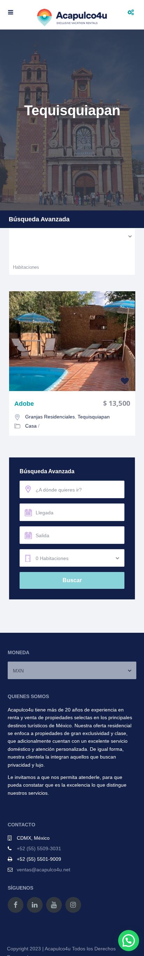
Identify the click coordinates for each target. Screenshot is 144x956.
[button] (128, 940)
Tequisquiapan (94, 417)
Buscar (72, 580)
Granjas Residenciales (50, 417)
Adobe (24, 404)
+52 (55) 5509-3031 (39, 848)
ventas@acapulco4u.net (43, 869)
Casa (31, 426)
